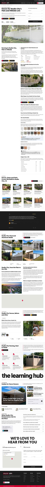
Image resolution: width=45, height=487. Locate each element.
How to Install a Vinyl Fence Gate (23, 408)
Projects (24, 477)
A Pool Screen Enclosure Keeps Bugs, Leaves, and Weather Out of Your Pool (38, 388)
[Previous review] (33, 228)
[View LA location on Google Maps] (12, 452)
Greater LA (8, 5)
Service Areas (4, 5)
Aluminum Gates (37, 204)
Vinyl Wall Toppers (27, 191)
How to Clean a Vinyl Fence (8, 408)
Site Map (38, 481)
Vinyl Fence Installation (6, 191)
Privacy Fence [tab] (3, 318)
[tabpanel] (22, 330)
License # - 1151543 (6, 479)
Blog (24, 481)
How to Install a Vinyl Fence (37, 408)
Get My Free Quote (35, 21)
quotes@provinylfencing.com (9, 447)
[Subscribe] (41, 401)
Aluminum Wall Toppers (28, 204)
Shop (37, 477)
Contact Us (25, 476)
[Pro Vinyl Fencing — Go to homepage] (7, 473)
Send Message (33, 466)
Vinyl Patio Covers (5, 204)
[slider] (33, 328)
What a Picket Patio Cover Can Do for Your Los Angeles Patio (13, 399)
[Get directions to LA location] (13, 452)
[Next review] (35, 228)
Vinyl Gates (15, 191)
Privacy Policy (33, 403)
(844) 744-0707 (27, 447)
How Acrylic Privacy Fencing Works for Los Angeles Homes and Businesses (38, 394)
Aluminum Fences (16, 204)
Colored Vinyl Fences (37, 191)
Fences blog (5, 396)
